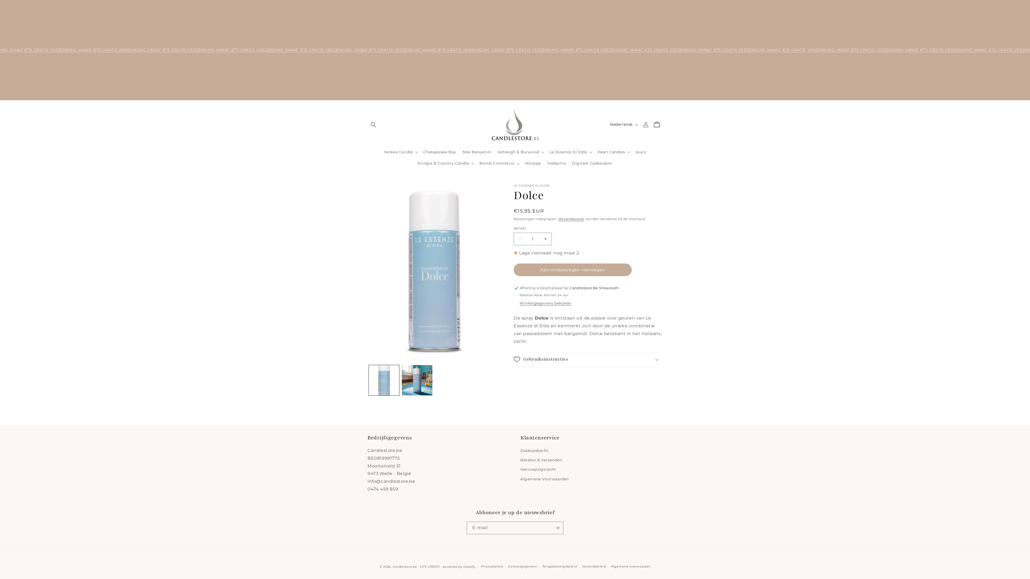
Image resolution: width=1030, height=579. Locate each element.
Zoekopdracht (534, 450)
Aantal (520, 228)
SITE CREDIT (430, 567)
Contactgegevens (522, 566)
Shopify (469, 567)
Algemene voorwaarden (630, 566)
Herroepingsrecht (538, 469)
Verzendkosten (571, 219)
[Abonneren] (557, 528)
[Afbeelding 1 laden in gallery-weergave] (384, 380)
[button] (373, 125)
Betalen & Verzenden (541, 460)
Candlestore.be (405, 567)
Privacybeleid (492, 566)
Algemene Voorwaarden (544, 479)
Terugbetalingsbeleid (559, 566)
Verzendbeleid (594, 566)
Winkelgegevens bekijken (545, 303)
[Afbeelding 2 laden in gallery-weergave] (417, 380)
